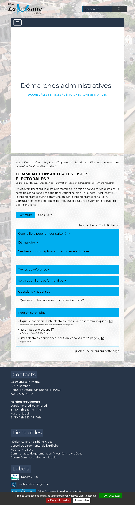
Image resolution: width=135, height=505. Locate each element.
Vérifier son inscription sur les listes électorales (54, 251)
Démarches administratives (85, 94)
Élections (96, 162)
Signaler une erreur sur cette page (96, 351)
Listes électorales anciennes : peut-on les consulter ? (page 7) (62, 338)
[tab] (25, 215)
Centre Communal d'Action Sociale (33, 457)
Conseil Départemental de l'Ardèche (35, 445)
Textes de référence (32, 269)
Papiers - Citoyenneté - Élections (65, 162)
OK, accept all (111, 495)
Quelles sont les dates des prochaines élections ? (52, 300)
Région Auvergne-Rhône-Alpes (31, 441)
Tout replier (88, 225)
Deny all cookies (60, 500)
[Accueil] (25, 9)
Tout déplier (109, 225)
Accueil (34, 94)
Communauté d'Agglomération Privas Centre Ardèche (46, 453)
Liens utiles (27, 432)
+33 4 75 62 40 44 (22, 393)
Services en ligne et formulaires (41, 280)
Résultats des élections (37, 329)
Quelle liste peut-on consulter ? (43, 233)
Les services (51, 94)
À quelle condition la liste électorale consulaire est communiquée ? (66, 321)
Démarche (27, 242)
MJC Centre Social (22, 449)
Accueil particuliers (28, 162)
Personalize (82, 500)
